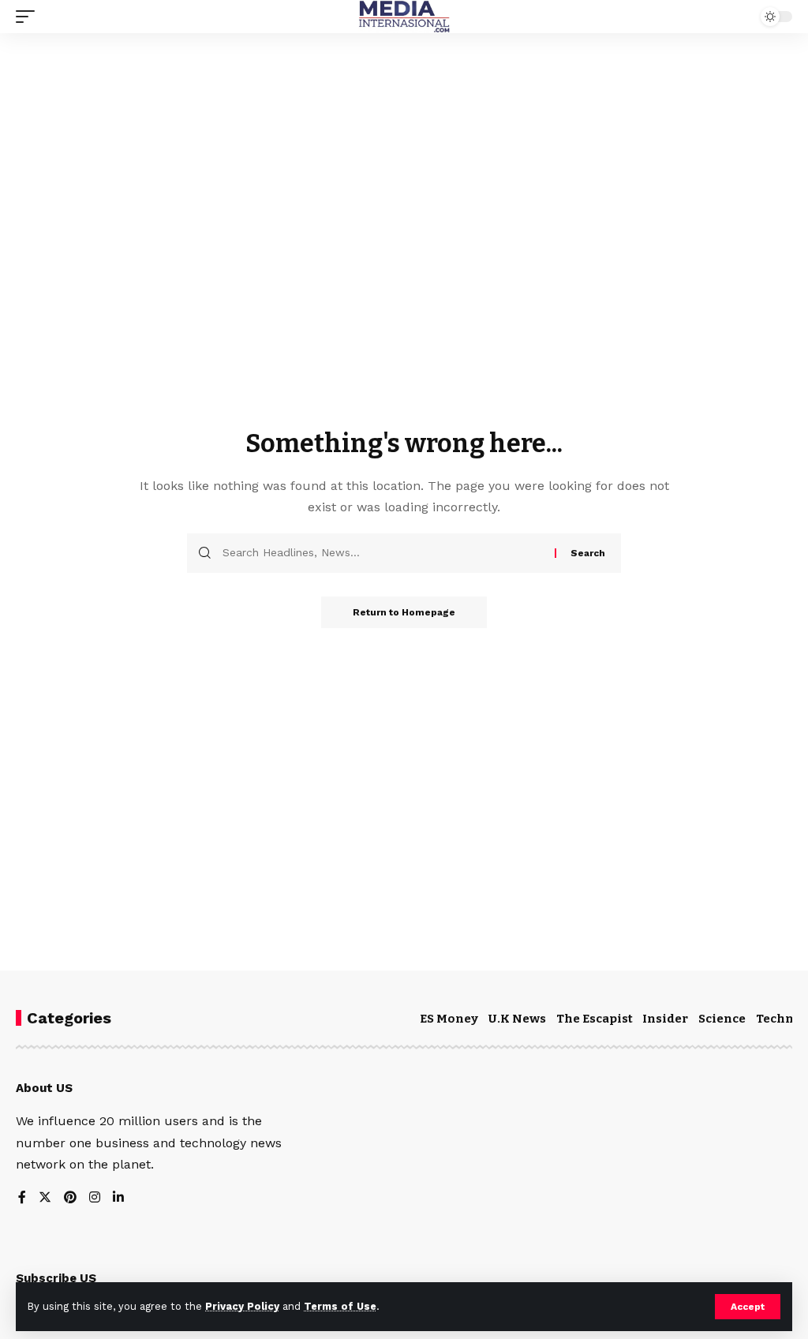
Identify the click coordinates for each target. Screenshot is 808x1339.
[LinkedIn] (118, 1198)
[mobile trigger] (29, 16)
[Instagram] (95, 1198)
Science (722, 1019)
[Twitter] (45, 1198)
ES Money (449, 1019)
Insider (665, 1019)
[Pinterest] (70, 1198)
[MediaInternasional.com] (404, 16)
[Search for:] (383, 553)
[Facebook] (22, 1198)
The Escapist (594, 1019)
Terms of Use (340, 1306)
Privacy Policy (242, 1306)
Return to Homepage (404, 612)
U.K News (517, 1019)
